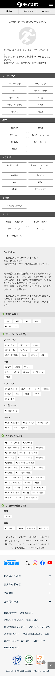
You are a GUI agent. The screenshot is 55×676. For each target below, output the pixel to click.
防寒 (8, 516)
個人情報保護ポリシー (14, 626)
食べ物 (26, 493)
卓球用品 (40, 458)
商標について (39, 640)
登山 (41, 182)
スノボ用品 (39, 468)
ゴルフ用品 (28, 448)
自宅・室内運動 (15, 104)
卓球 (15, 149)
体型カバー (44, 528)
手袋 (18, 488)
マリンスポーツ (15, 165)
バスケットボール (41, 135)
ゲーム (41, 229)
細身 (21, 528)
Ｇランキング (10, 537)
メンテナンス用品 (24, 473)
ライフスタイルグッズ (14, 498)
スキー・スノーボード (41, 166)
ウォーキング (15, 84)
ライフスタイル (15, 236)
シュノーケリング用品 (25, 463)
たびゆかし (42, 544)
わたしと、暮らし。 (13, 541)
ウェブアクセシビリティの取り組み (21, 619)
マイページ (46, 11)
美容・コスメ (41, 222)
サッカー (15, 135)
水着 (27, 488)
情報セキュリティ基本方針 (16, 640)
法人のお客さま (12, 584)
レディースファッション (35, 478)
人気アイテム (27, 11)
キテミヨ (28, 541)
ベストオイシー (41, 541)
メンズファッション (13, 478)
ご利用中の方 (11, 601)
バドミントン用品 (25, 458)
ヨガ (41, 98)
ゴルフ (15, 128)
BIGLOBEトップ (11, 647)
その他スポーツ (15, 206)
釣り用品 (9, 473)
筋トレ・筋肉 (41, 90)
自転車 (15, 175)
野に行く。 (9, 544)
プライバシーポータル (39, 626)
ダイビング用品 (12, 468)
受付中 (9, 11)
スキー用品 (26, 468)
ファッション (15, 229)
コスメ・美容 (38, 493)
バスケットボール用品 (28, 453)
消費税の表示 (26, 612)
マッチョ (31, 528)
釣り (15, 189)
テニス (15, 142)
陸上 (41, 111)
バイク (41, 175)
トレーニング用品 (12, 443)
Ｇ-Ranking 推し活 (36, 548)
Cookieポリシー (12, 633)
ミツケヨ (31, 544)
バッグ (28, 483)
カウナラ (21, 544)
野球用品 (40, 448)
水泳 (41, 104)
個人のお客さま (12, 575)
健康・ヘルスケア (15, 222)
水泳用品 (9, 463)
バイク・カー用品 (12, 448)
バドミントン (41, 142)
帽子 (37, 483)
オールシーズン (12, 326)
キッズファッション (13, 483)
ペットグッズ (32, 498)
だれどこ (22, 537)
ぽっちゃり (10, 528)
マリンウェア (40, 488)
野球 (41, 128)
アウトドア (41, 189)
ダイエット (15, 98)
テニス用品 (10, 458)
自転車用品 (28, 443)
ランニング (41, 84)
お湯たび (43, 537)
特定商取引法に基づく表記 (36, 633)
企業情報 (8, 593)
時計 (8, 488)
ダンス (15, 111)
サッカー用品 (11, 453)
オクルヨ (33, 537)
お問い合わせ (10, 612)
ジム (15, 90)
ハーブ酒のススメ (18, 548)
